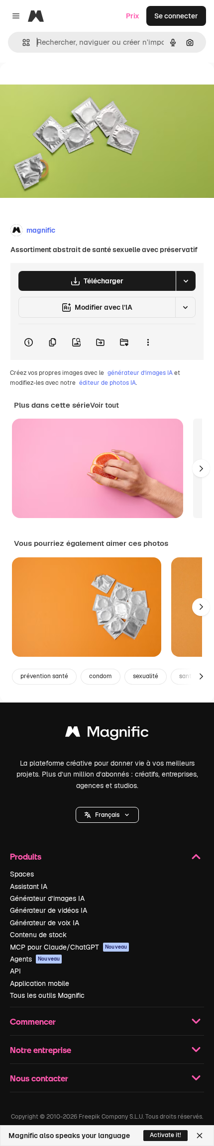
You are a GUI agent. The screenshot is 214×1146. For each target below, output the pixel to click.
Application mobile (39, 983)
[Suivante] (201, 468)
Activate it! (165, 1135)
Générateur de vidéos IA (48, 910)
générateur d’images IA (140, 373)
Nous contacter (39, 1078)
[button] (107, 815)
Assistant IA (28, 886)
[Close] (200, 1136)
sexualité (145, 676)
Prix (132, 15)
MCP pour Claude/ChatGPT (68, 947)
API (15, 971)
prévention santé (44, 676)
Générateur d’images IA (47, 898)
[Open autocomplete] (22, 42)
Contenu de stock (38, 934)
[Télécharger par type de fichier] (186, 281)
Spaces (22, 874)
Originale (66, 85)
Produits (25, 856)
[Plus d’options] (148, 342)
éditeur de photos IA (107, 383)
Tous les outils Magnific (47, 995)
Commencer (33, 1021)
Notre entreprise (40, 1050)
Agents (35, 959)
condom (100, 676)
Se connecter (176, 15)
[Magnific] (107, 734)
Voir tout (104, 405)
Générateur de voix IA (44, 922)
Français (107, 815)
